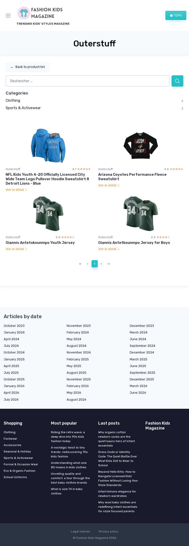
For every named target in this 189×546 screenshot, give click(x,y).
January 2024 (14, 332)
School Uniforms (15, 477)
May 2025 (74, 366)
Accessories (12, 445)
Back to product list (27, 67)
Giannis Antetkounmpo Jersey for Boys (134, 242)
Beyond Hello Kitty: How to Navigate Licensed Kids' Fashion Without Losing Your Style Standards (118, 478)
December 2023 (142, 326)
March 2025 (138, 359)
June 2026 (138, 392)
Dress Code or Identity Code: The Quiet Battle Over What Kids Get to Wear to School (117, 458)
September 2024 (142, 346)
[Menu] (9, 15)
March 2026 (138, 386)
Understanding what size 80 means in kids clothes (69, 465)
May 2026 (74, 392)
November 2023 (79, 326)
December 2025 (142, 379)
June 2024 (138, 339)
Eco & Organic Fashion (19, 470)
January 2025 (14, 359)
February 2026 (78, 386)
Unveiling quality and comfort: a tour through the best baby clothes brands (70, 478)
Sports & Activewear (23, 108)
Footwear (10, 438)
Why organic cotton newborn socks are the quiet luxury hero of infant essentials (116, 438)
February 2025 (78, 359)
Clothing (13, 100)
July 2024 (11, 346)
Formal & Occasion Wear (21, 464)
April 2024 (11, 339)
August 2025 (76, 372)
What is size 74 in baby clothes (67, 491)
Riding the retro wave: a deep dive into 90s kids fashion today (68, 436)
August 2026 (76, 399)
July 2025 (11, 372)
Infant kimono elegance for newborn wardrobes (117, 494)
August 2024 (76, 346)
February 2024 (78, 332)
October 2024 (14, 352)
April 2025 (11, 366)
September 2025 (142, 372)
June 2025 (138, 366)
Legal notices (80, 531)
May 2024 (74, 339)
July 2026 (11, 399)
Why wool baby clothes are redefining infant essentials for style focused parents (117, 507)
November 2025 (79, 379)
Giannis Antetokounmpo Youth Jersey (40, 242)
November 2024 (79, 352)
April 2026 (11, 392)
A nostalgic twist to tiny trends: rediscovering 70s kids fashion (69, 452)
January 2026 (14, 386)
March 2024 (138, 332)
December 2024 (142, 352)
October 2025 (14, 379)
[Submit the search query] (177, 81)
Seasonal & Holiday (17, 451)
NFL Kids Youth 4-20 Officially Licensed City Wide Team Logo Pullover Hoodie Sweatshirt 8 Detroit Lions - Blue (47, 179)
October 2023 (14, 326)
